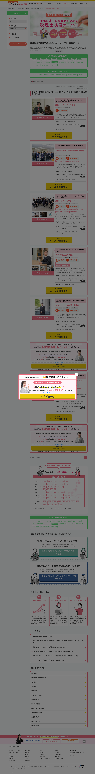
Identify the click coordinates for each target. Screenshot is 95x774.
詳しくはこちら (47, 393)
